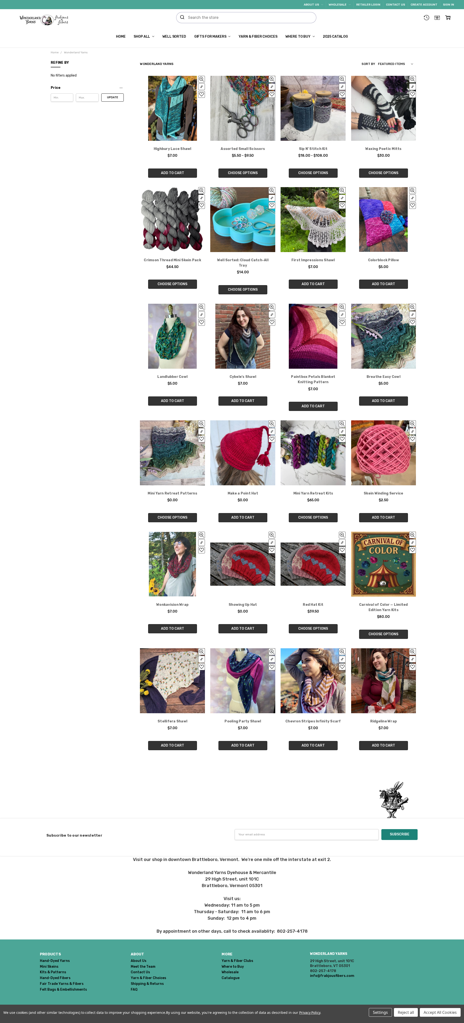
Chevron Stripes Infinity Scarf (313, 721)
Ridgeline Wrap (383, 721)
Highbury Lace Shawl (172, 149)
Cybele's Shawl (243, 377)
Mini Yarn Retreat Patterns (172, 493)
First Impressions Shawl (313, 260)
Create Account (424, 4)
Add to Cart (172, 173)
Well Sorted (174, 37)
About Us (312, 4)
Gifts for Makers (210, 37)
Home (120, 37)
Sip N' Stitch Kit (313, 149)
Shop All (142, 37)
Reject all (406, 1012)
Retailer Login (368, 4)
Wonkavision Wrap (172, 605)
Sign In (448, 4)
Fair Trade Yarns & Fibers (62, 984)
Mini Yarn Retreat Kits (313, 493)
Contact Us (395, 4)
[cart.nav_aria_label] (447, 18)
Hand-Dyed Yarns (55, 961)
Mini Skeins (49, 967)
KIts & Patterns (53, 972)
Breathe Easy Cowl (383, 377)
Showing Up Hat (243, 605)
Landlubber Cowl (172, 377)
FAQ (134, 990)
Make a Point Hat (243, 493)
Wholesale (338, 4)
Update (112, 97)
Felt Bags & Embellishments (63, 990)
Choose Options (243, 173)
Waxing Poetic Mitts (383, 149)
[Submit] (182, 17)
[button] (87, 88)
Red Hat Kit (313, 605)
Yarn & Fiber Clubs (237, 961)
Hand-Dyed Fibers (55, 978)
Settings (380, 1012)
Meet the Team (143, 967)
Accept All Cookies (440, 1012)
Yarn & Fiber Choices (258, 37)
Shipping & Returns (147, 984)
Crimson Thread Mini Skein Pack (172, 260)
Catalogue (230, 978)
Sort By (368, 64)
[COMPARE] (201, 86)
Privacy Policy (309, 1012)
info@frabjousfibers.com (332, 976)
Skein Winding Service (383, 493)
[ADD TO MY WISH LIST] (201, 94)
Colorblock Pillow (383, 260)
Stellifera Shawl (172, 721)
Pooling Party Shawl (243, 721)
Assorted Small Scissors (243, 149)
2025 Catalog (335, 37)
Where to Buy (298, 37)
